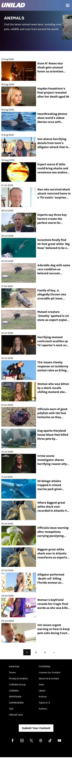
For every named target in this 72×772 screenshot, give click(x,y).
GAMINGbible (16, 702)
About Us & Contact (49, 678)
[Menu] (67, 5)
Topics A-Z (44, 702)
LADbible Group (17, 684)
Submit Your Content (36, 728)
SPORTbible (15, 696)
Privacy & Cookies (18, 678)
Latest (42, 690)
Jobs (41, 684)
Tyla (11, 708)
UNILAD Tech (16, 714)
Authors (43, 708)
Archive (43, 696)
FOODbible (44, 666)
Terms (12, 672)
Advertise (14, 666)
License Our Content (49, 672)
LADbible (14, 690)
